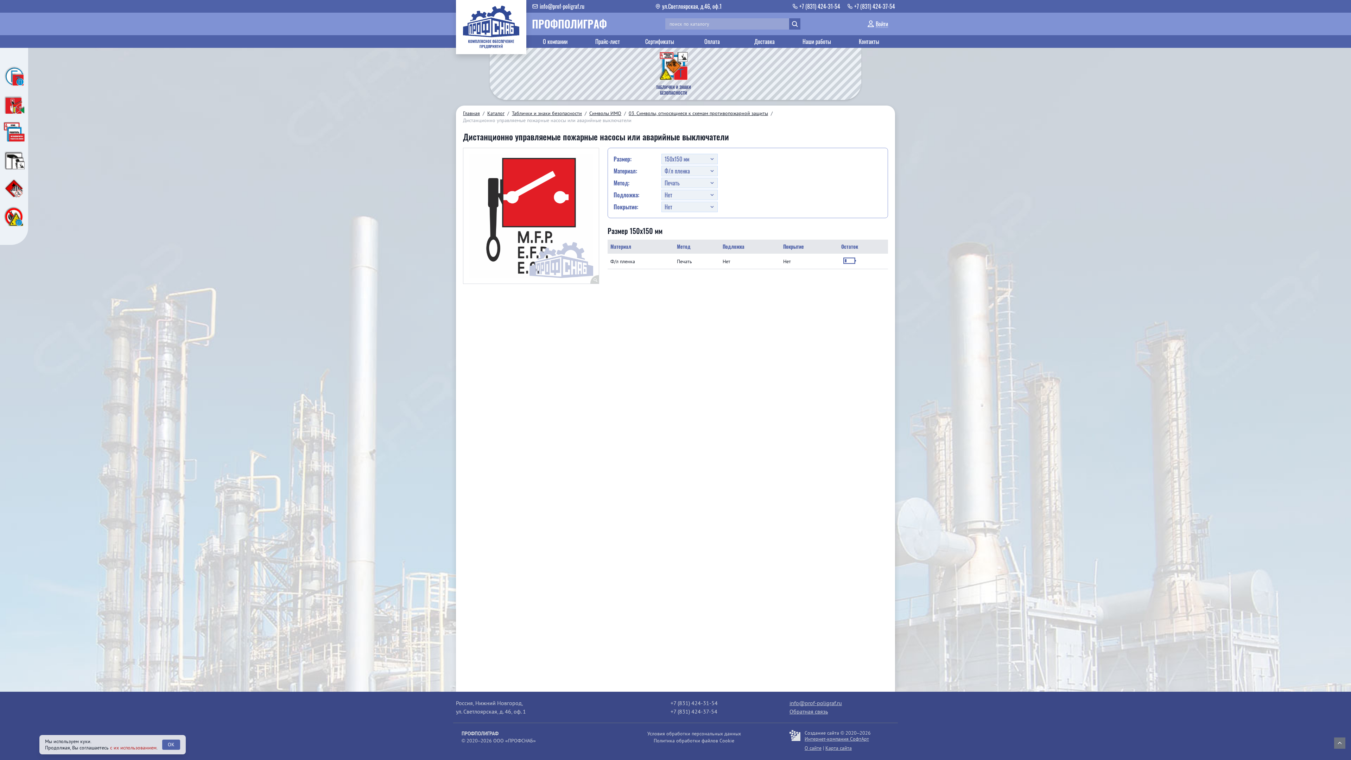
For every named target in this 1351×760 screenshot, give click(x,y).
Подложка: (626, 195)
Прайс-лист (607, 41)
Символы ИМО (605, 113)
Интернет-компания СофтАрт (837, 739)
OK (171, 744)
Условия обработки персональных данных (694, 733)
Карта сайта (838, 748)
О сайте (813, 748)
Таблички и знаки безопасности (547, 113)
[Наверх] (1339, 743)
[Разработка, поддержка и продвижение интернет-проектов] (794, 741)
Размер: (623, 159)
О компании (555, 41)
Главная (471, 113)
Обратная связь (808, 711)
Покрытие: (626, 207)
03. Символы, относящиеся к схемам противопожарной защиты (698, 113)
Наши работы (817, 41)
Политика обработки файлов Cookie (694, 740)
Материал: (625, 171)
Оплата (712, 41)
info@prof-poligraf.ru (815, 703)
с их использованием (133, 748)
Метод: (621, 183)
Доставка (764, 41)
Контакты (869, 41)
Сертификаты (659, 41)
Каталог (496, 113)
